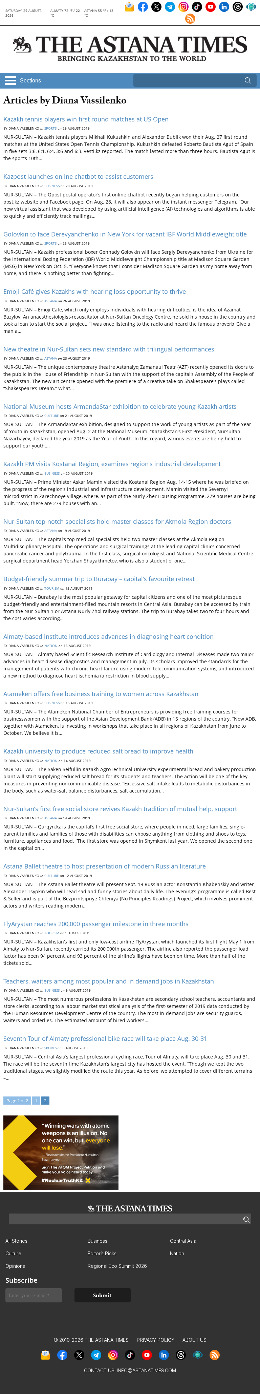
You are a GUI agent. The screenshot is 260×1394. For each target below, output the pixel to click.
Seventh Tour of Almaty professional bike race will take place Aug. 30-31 (105, 1038)
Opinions (15, 1266)
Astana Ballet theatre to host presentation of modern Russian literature (104, 866)
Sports (50, 128)
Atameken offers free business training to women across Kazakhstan (100, 694)
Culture (51, 415)
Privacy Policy (155, 1340)
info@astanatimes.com (146, 1370)
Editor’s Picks (102, 1253)
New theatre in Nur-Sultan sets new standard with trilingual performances (108, 349)
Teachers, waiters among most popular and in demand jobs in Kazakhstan (108, 981)
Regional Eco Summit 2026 (117, 1266)
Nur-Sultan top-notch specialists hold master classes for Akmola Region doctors (117, 521)
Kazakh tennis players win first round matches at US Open (86, 119)
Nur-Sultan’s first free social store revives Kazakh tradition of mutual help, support (120, 809)
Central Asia (183, 1241)
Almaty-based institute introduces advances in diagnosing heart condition (108, 636)
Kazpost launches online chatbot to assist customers (78, 176)
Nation (51, 645)
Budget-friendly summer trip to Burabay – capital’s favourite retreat (99, 579)
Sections (30, 80)
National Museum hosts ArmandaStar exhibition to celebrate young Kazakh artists (120, 406)
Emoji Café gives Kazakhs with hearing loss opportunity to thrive (94, 291)
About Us (194, 1340)
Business (52, 186)
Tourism (51, 588)
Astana (50, 301)
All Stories (16, 1241)
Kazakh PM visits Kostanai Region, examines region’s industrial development (112, 464)
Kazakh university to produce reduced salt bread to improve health (98, 751)
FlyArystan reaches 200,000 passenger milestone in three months (96, 924)
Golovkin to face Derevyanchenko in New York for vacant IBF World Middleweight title (125, 234)
